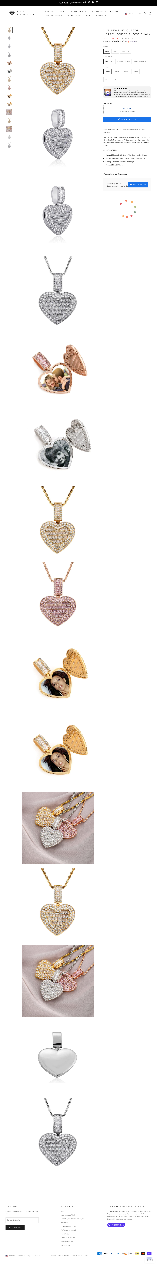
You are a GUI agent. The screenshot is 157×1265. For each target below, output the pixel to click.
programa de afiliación (68, 1215)
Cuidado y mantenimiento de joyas (73, 1219)
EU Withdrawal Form (68, 1241)
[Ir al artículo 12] (9, 120)
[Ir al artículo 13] (9, 129)
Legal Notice (65, 1234)
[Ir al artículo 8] (9, 88)
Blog (62, 1211)
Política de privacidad (68, 1230)
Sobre (89, 15)
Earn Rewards (74, 15)
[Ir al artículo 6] (9, 71)
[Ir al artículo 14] (9, 137)
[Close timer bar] (154, 2)
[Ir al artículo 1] (9, 30)
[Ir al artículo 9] (9, 96)
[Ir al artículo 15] (9, 145)
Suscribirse (15, 1227)
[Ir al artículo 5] (9, 63)
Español (39, 1256)
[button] (127, 41)
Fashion (61, 12)
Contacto (101, 15)
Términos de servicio (68, 1238)
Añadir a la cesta (127, 119)
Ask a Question (139, 184)
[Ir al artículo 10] (9, 104)
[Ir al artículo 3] (9, 46)
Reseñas (114, 12)
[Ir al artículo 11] (9, 112)
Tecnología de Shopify (80, 1256)
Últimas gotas (99, 12)
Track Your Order (54, 15)
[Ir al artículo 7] (9, 79)
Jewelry (49, 12)
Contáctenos (65, 1245)
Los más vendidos (78, 12)
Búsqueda (64, 1222)
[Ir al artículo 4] (9, 55)
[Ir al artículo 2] (9, 38)
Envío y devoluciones (68, 1226)
